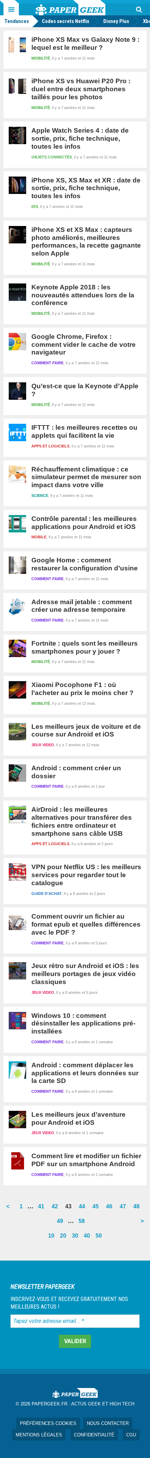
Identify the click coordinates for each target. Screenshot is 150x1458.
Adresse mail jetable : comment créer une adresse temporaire (81, 606)
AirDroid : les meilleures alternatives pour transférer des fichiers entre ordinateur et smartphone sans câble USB (81, 821)
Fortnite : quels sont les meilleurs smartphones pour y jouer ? (84, 647)
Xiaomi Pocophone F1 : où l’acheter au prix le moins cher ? (82, 688)
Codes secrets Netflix (65, 21)
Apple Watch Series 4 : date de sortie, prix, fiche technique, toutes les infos (80, 138)
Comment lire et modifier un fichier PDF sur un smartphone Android (86, 1160)
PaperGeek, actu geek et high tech (70, 7)
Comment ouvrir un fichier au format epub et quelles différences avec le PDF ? (86, 924)
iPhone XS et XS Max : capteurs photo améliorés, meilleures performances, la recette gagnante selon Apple (86, 241)
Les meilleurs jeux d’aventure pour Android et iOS (78, 1118)
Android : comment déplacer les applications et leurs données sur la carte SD (84, 1073)
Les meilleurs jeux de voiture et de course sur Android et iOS (86, 730)
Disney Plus (116, 21)
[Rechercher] (139, 9)
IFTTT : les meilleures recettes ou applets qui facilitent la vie (84, 431)
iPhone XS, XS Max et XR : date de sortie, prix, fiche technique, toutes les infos (86, 188)
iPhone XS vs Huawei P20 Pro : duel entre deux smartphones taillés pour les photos (80, 89)
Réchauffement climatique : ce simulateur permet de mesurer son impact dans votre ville (86, 477)
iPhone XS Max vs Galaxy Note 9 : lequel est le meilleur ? (85, 43)
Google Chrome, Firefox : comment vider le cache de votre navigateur (83, 344)
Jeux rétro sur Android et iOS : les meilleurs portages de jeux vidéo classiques (85, 973)
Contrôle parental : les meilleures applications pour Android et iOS (84, 522)
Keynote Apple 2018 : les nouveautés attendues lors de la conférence (82, 295)
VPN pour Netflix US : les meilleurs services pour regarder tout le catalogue (86, 875)
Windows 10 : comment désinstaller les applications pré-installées (83, 1023)
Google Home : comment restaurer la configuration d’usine (84, 564)
